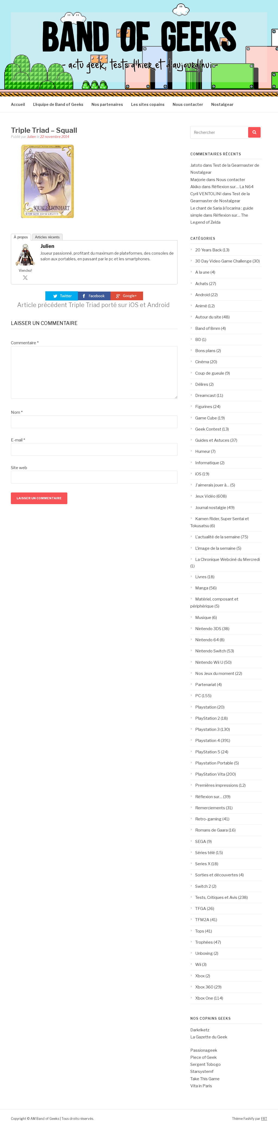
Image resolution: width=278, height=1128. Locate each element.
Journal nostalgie (210, 507)
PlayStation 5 (207, 752)
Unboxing (204, 953)
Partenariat (205, 684)
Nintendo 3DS (208, 628)
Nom (17, 412)
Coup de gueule (209, 373)
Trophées (204, 942)
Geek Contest (208, 429)
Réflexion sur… (208, 796)
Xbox (200, 976)
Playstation (205, 707)
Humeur (202, 451)
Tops (199, 931)
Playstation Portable (214, 763)
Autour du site (208, 317)
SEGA (200, 841)
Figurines (203, 406)
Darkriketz (199, 1030)
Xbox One (204, 998)
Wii (198, 964)
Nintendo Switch (210, 651)
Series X (202, 863)
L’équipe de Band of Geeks (58, 104)
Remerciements (210, 807)
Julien (31, 137)
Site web (19, 467)
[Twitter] (25, 277)
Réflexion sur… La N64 (232, 186)
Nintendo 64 (207, 639)
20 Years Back (208, 250)
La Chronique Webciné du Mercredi (227, 559)
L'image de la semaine (215, 548)
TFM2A (202, 919)
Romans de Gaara (211, 830)
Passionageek (203, 1050)
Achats (201, 283)
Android (202, 294)
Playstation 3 (207, 729)
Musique (203, 617)
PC (198, 695)
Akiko (195, 186)
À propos (21, 237)
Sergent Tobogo (205, 1064)
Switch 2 (203, 886)
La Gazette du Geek (208, 1037)
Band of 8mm (207, 328)
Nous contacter (188, 104)
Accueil (18, 104)
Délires (201, 384)
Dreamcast (205, 395)
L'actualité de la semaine (217, 537)
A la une (202, 272)
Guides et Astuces (212, 440)
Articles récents (47, 237)
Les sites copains (148, 104)
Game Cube (206, 418)
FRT (264, 1119)
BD (198, 339)
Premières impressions (216, 785)
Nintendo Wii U (209, 662)
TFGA (200, 908)
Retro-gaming (208, 819)
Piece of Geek (203, 1057)
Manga (201, 588)
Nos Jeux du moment (214, 673)
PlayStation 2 (207, 718)
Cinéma (202, 361)
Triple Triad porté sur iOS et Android (93, 304)
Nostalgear (222, 104)
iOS (198, 474)
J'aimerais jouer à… (212, 485)
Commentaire (25, 342)
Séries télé (205, 852)
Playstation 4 (207, 740)
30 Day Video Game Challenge (223, 261)
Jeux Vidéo (205, 496)
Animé (201, 306)
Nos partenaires (107, 104)
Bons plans (205, 350)
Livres (201, 576)
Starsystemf (201, 1071)
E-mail (18, 440)
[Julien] (25, 264)
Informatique (207, 462)
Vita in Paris (201, 1085)
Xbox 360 (204, 987)
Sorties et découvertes (216, 875)
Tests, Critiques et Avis (216, 897)
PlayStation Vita (210, 774)
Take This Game (205, 1078)
